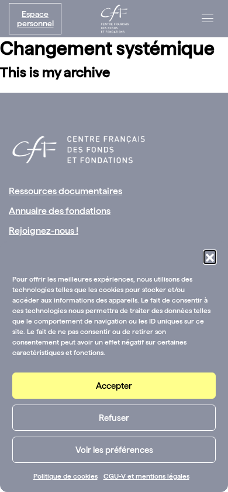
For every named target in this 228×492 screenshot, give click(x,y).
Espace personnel (35, 18)
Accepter (114, 386)
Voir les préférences (114, 450)
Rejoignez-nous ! (43, 230)
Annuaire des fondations (59, 210)
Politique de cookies (65, 476)
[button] (210, 256)
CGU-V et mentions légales (146, 476)
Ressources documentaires (65, 190)
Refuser (114, 418)
